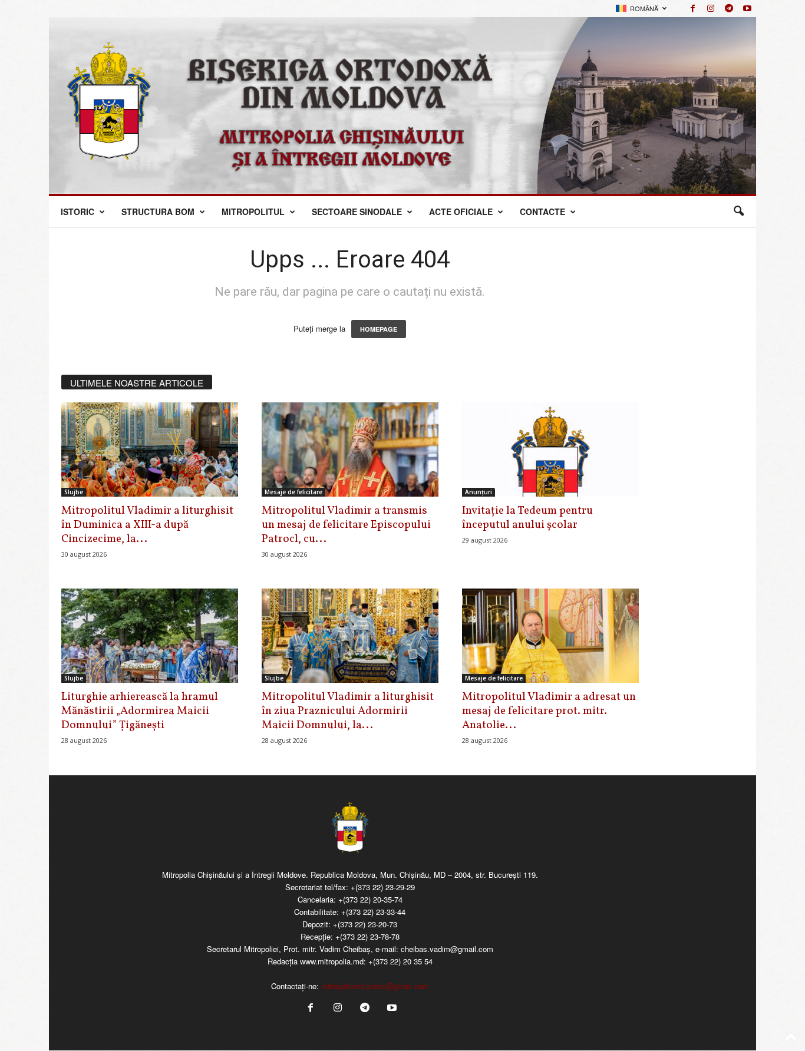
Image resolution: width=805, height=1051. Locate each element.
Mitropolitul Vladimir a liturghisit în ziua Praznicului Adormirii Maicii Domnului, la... (348, 711)
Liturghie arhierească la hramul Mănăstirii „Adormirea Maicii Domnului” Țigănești (139, 711)
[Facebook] (692, 8)
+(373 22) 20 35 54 (400, 961)
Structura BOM (157, 211)
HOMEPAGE (378, 329)
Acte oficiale (461, 211)
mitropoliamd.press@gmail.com (375, 985)
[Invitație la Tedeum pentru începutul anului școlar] (550, 449)
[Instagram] (711, 8)
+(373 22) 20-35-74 (370, 899)
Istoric (77, 211)
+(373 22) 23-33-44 (373, 911)
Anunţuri (478, 492)
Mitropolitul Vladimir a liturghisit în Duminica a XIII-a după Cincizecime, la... (147, 525)
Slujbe (73, 492)
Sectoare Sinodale (357, 211)
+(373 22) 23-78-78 (367, 936)
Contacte (542, 211)
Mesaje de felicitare (293, 492)
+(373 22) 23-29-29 (383, 887)
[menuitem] (641, 8)
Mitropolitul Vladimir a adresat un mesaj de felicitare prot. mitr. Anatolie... (549, 711)
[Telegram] (729, 8)
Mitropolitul (253, 211)
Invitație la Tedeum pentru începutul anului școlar (527, 518)
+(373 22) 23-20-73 (365, 924)
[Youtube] (747, 8)
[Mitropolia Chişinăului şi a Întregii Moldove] (402, 105)
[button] (738, 211)
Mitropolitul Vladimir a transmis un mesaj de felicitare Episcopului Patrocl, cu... (346, 525)
